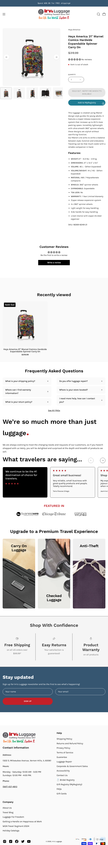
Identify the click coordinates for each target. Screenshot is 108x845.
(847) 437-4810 (10, 786)
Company (8, 802)
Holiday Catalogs (11, 830)
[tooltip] (103, 103)
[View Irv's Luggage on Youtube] (29, 841)
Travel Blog (8, 812)
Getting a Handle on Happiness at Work (22, 821)
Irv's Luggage (57, 841)
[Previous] (6, 57)
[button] (98, 14)
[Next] (56, 57)
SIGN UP (27, 701)
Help (59, 733)
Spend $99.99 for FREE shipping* (54, 3)
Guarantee (62, 757)
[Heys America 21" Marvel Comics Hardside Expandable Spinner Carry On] (6, 93)
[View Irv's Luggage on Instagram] (5, 841)
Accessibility (63, 770)
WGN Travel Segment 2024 (16, 826)
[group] (54, 3)
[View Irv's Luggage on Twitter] (23, 841)
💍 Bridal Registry (66, 780)
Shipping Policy (64, 739)
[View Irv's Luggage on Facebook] (17, 841)
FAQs (59, 789)
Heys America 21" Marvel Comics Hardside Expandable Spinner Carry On (25, 350)
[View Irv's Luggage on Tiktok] (11, 841)
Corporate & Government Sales (72, 766)
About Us (7, 808)
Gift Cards (62, 793)
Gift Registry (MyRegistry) (69, 784)
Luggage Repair (64, 761)
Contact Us (62, 775)
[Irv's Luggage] (54, 14)
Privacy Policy (63, 748)
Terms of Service (65, 752)
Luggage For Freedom (13, 817)
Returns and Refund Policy (70, 743)
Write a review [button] (54, 262)
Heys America (74, 30)
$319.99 (25, 355)
